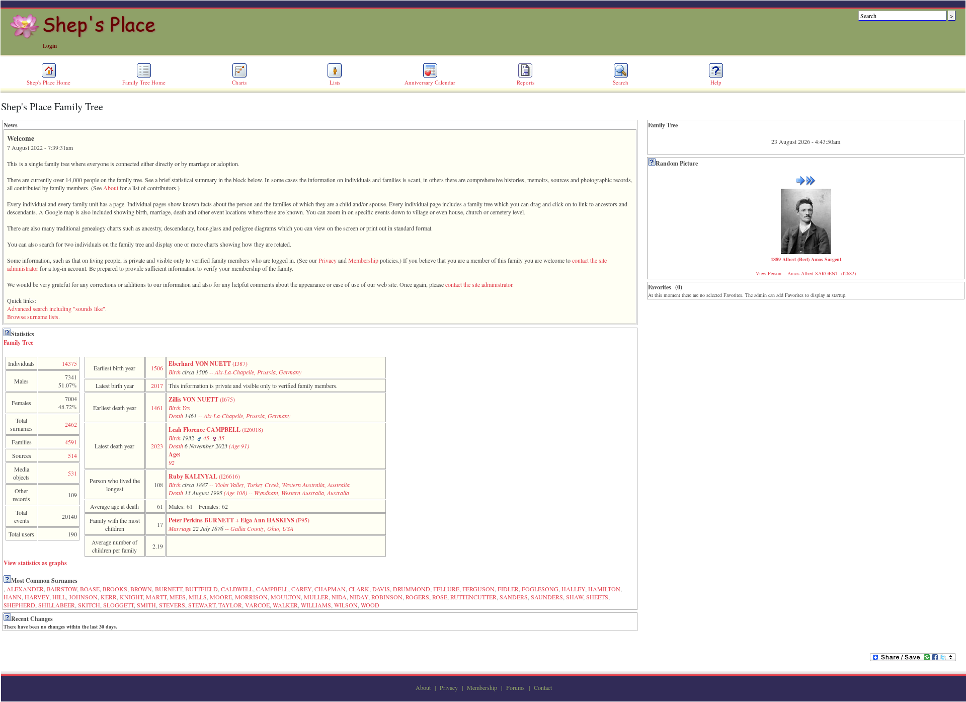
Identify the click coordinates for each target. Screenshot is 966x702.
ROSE (439, 597)
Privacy (327, 260)
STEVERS (172, 605)
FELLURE (446, 589)
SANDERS (514, 597)
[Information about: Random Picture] (652, 163)
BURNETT (168, 589)
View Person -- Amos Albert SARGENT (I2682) (806, 273)
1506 (157, 368)
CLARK (359, 589)
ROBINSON (387, 597)
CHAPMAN (330, 589)
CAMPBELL (272, 589)
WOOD (370, 605)
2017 (157, 385)
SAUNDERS (547, 597)
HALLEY (573, 589)
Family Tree (18, 342)
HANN (13, 597)
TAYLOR (230, 605)
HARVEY (37, 597)
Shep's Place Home (48, 82)
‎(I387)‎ (235, 367)
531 (72, 473)
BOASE (90, 589)
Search (620, 82)
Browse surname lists (32, 317)
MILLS (198, 597)
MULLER (316, 597)
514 (72, 455)
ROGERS (417, 597)
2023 (157, 446)
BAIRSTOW (62, 589)
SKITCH (89, 605)
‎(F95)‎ (239, 524)
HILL (59, 597)
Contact (543, 687)
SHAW (574, 597)
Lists (335, 82)
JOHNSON (83, 597)
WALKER (285, 605)
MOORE (221, 597)
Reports (525, 82)
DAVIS (381, 589)
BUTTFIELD (201, 589)
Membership (363, 260)
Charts (239, 82)
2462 (71, 424)
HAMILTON (604, 589)
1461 (157, 408)
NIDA (339, 597)
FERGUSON (478, 589)
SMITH (146, 605)
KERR (109, 597)
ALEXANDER (25, 589)
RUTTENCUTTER (473, 597)
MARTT (156, 597)
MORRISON (251, 597)
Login (50, 46)
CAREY (301, 589)
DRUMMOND (411, 589)
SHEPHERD (19, 605)
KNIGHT (131, 597)
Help (715, 82)
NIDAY (359, 597)
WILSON (346, 605)
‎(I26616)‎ (259, 484)
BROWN (141, 589)
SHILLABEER (56, 605)
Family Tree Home (144, 82)
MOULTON (286, 597)
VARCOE (257, 605)
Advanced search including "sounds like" (56, 308)
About (110, 188)
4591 (71, 442)
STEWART (201, 605)
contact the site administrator (478, 284)
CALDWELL (237, 589)
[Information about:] (7, 334)
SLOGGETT (118, 605)
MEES (178, 597)
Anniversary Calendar (430, 82)
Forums (515, 687)
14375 (69, 363)
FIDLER (508, 589)
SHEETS (597, 597)
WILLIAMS (316, 605)
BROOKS (115, 589)
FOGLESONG (540, 589)
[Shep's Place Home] (84, 37)
